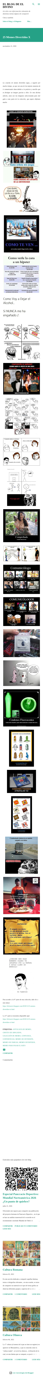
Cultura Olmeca (12, 1335)
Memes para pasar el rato (14, 1045)
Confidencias (9, 1039)
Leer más (7, 1229)
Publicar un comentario (26, 1226)
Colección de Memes (12, 1036)
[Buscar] (33, 4)
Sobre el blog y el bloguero (12, 21)
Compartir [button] (8, 1053)
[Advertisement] (21, 1136)
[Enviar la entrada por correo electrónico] (4, 1050)
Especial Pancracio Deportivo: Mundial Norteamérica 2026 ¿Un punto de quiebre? (21, 1198)
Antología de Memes (22, 1029)
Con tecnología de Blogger (23, 1373)
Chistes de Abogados (12, 1032)
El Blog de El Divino (13, 5)
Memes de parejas (10, 1042)
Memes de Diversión (24, 1039)
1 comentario (21, 1294)
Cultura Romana (13, 1269)
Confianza (26, 1036)
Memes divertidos (27, 1042)
